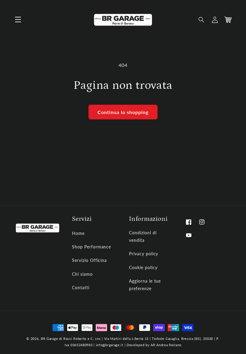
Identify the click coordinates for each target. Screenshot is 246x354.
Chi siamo (82, 274)
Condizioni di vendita (142, 236)
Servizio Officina (89, 260)
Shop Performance (91, 246)
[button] (201, 19)
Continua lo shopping (123, 112)
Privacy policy (143, 253)
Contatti (80, 287)
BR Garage (49, 338)
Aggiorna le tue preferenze (145, 284)
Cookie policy (143, 267)
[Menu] (18, 19)
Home (78, 233)
